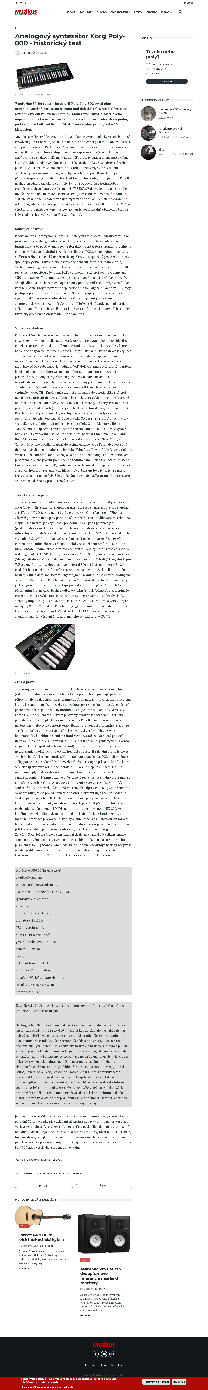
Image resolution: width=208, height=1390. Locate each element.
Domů (71, 12)
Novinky (86, 12)
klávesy (77, 1173)
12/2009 (57, 1159)
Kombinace (155, 73)
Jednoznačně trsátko (161, 64)
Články (102, 12)
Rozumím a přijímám (156, 1381)
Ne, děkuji (179, 1381)
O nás (165, 12)
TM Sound (164, 137)
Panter (162, 117)
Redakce (117, 1365)
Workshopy (120, 12)
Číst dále (23, 1268)
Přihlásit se (187, 3)
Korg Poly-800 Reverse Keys (52, 1173)
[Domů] (26, 12)
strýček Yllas (165, 154)
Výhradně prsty (157, 68)
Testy (138, 12)
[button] (44, 1186)
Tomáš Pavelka (28, 1246)
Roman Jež (86, 1289)
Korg (29, 1173)
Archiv (151, 12)
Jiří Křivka (28, 53)
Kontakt (90, 1365)
